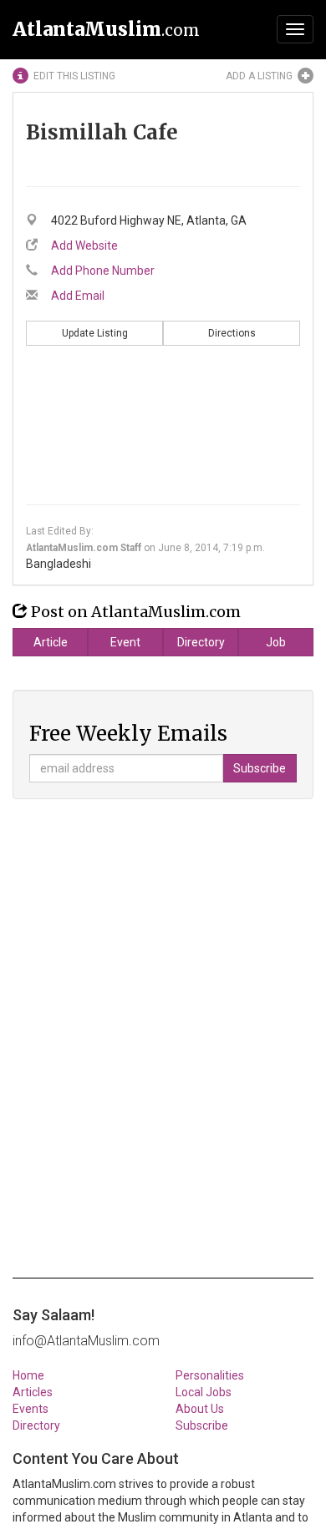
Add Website (84, 245)
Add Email (77, 295)
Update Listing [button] (95, 333)
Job (276, 642)
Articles (33, 1392)
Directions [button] (232, 333)
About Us (200, 1408)
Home (28, 1375)
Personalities (210, 1375)
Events (30, 1408)
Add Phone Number (103, 270)
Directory (201, 642)
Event (125, 642)
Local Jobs (204, 1392)
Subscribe (202, 1425)
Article (50, 642)
